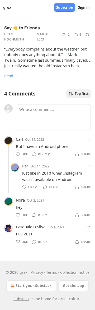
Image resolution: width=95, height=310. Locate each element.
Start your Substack (34, 285)
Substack (21, 298)
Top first (82, 93)
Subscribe (64, 7)
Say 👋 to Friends (22, 27)
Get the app (73, 285)
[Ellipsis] (88, 139)
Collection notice (74, 272)
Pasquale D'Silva (30, 226)
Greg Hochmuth (14, 36)
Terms (51, 272)
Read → (11, 75)
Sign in (84, 7)
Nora (20, 200)
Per (25, 165)
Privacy (37, 272)
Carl (19, 139)
